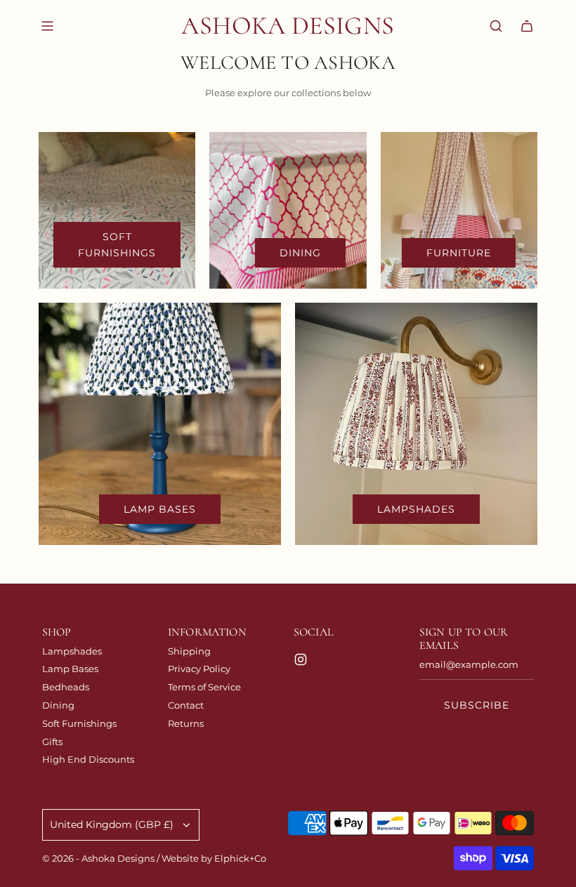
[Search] (495, 26)
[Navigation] (47, 26)
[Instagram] (300, 659)
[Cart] (526, 26)
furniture (458, 253)
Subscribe (476, 705)
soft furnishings (117, 244)
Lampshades (416, 509)
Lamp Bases (160, 509)
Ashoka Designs (287, 26)
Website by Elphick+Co (214, 858)
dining (300, 253)
